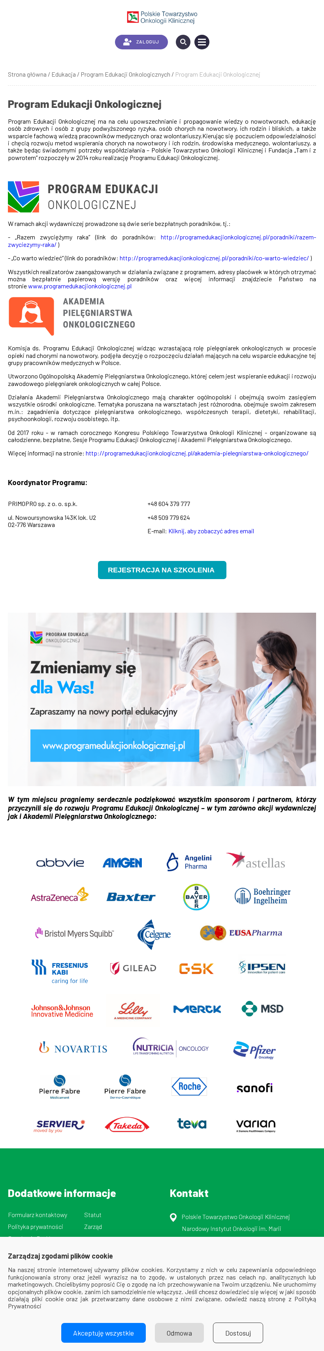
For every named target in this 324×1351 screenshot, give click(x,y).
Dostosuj (238, 1332)
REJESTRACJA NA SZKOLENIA (162, 570)
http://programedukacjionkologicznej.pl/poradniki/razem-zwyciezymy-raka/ (162, 240)
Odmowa (179, 1332)
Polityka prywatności (35, 1226)
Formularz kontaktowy (37, 1214)
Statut (93, 1214)
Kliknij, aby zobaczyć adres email (211, 530)
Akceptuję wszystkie (103, 1332)
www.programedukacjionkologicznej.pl (80, 286)
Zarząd (93, 1226)
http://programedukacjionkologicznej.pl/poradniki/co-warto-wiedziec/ (214, 258)
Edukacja (63, 74)
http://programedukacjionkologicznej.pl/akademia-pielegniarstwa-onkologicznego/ (197, 453)
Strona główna (27, 74)
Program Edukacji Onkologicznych (125, 74)
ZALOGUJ (147, 41)
